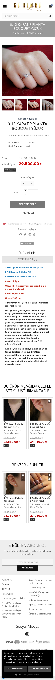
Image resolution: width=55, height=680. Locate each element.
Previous (6, 71)
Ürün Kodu (13, 142)
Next (49, 71)
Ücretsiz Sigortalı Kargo (40, 614)
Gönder (27, 568)
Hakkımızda (7, 594)
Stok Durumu (15, 146)
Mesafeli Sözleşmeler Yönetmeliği (39, 594)
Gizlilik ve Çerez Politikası (14, 598)
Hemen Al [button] (27, 213)
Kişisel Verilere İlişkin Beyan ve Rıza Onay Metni (12, 614)
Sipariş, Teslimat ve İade (40, 605)
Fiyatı (4, 158)
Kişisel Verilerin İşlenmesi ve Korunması (40, 581)
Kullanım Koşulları (37, 588)
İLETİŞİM (6, 589)
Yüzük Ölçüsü (27, 178)
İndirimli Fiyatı (8, 164)
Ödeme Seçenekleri (38, 600)
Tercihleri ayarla (15, 669)
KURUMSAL (7, 580)
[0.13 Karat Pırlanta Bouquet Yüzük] (27, 70)
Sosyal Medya (35, 609)
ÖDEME (5, 585)
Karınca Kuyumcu (27, 119)
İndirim (12, 170)
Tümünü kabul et (39, 669)
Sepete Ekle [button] (27, 204)
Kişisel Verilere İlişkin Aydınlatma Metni (12, 604)
